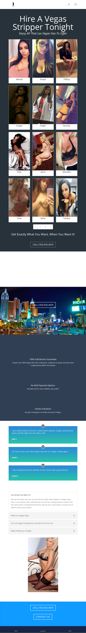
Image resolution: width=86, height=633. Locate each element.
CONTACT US (43, 616)
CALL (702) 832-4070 (43, 244)
